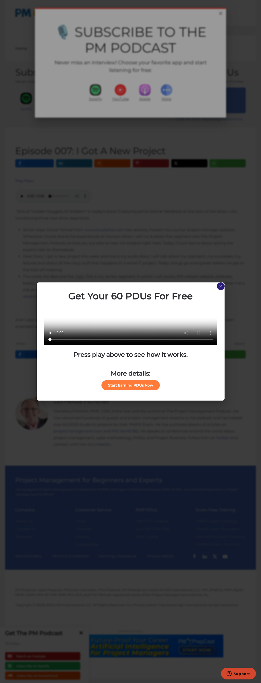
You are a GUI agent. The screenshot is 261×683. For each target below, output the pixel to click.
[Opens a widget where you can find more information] (238, 674)
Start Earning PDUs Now (130, 385)
